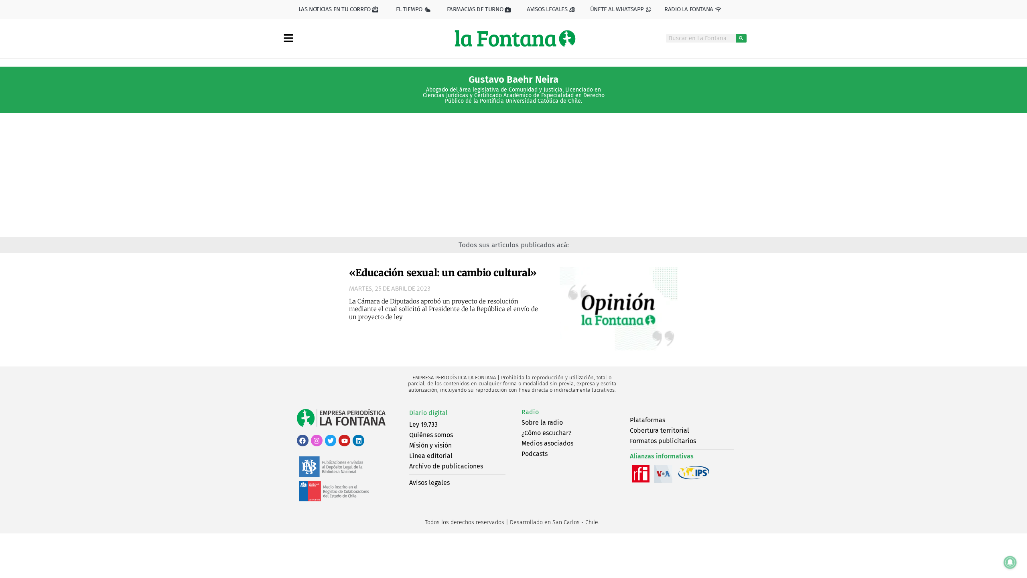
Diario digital (428, 413)
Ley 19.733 (423, 424)
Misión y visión (430, 445)
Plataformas (647, 420)
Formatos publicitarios (663, 441)
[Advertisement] (513, 177)
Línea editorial (431, 456)
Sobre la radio (542, 422)
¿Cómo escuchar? (546, 433)
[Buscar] (741, 38)
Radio (530, 412)
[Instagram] (317, 440)
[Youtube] (344, 440)
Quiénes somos (431, 435)
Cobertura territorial (659, 430)
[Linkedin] (358, 440)
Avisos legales (429, 482)
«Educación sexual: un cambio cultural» (443, 273)
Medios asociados (547, 443)
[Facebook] (303, 440)
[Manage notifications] (1010, 562)
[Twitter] (331, 440)
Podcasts (535, 454)
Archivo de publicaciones (446, 466)
